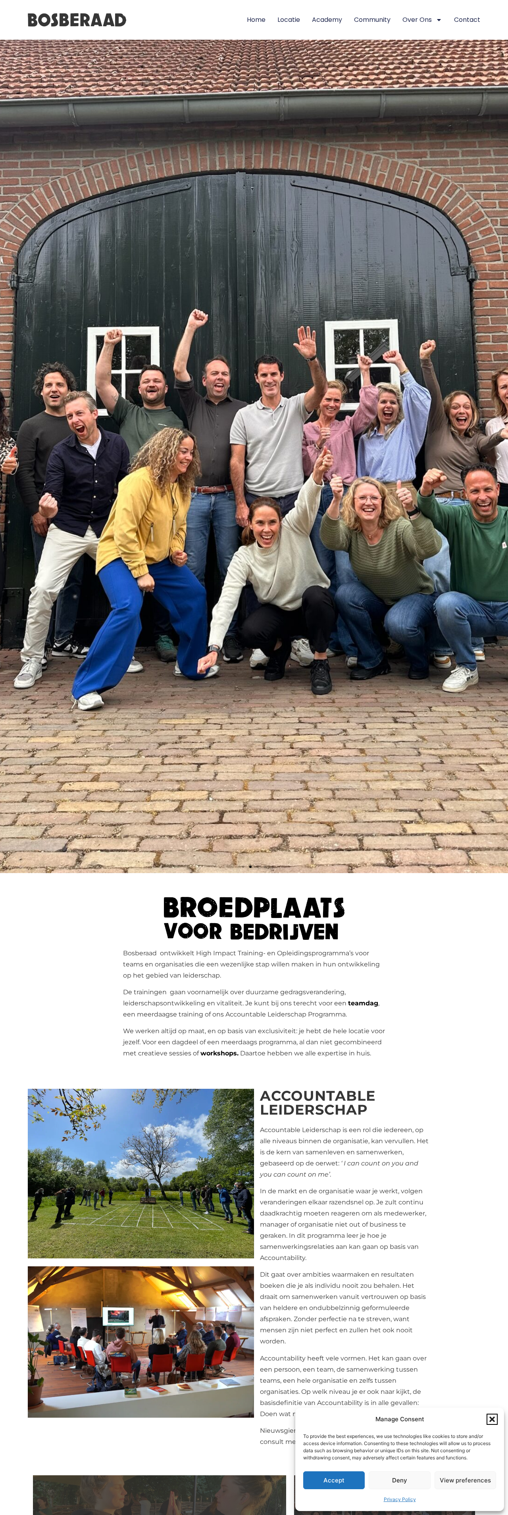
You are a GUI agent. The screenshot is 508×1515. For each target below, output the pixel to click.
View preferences (465, 1480)
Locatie (288, 19)
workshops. (219, 1053)
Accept (333, 1480)
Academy (327, 19)
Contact (467, 19)
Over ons (417, 19)
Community (372, 19)
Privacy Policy (400, 1499)
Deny (399, 1480)
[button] (492, 1419)
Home (256, 19)
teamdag (363, 1003)
